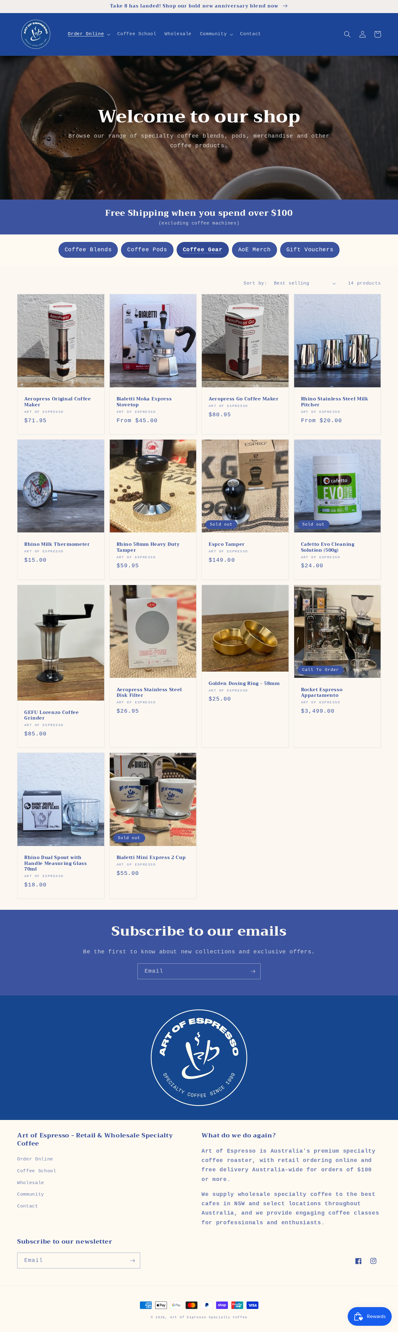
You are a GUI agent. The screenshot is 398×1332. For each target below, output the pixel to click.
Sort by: (255, 283)
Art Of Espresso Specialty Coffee (209, 1317)
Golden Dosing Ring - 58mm (244, 684)
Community (30, 1194)
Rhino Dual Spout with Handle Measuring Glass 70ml (55, 863)
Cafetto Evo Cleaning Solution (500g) (327, 547)
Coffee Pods (147, 250)
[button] (88, 34)
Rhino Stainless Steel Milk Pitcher (334, 402)
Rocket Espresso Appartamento (322, 693)
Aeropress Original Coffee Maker (57, 402)
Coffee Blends (88, 250)
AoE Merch (254, 250)
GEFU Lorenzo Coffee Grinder (51, 715)
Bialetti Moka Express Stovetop (144, 402)
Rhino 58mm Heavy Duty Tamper (148, 547)
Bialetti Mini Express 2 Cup (151, 858)
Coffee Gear (203, 250)
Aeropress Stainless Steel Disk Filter (149, 693)
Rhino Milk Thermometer (57, 545)
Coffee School (36, 1171)
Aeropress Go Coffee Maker (244, 399)
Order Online (35, 1159)
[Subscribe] (252, 971)
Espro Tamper (227, 545)
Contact (27, 1206)
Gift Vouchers (310, 250)
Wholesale (30, 1183)
